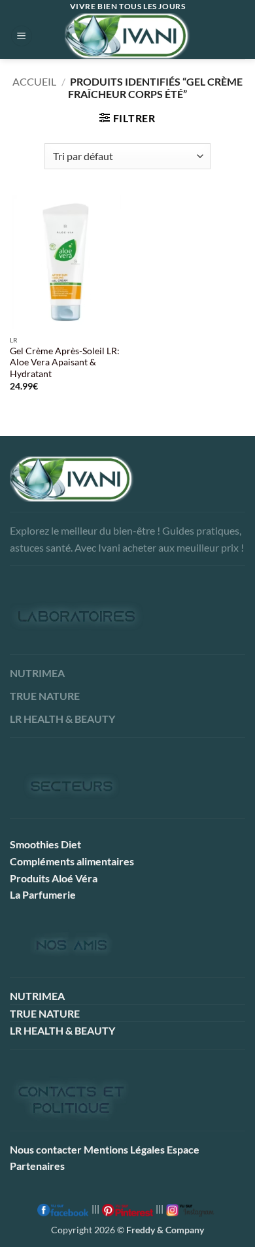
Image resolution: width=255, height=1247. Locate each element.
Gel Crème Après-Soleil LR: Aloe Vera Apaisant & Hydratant (65, 362)
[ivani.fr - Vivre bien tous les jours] (127, 36)
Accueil (34, 81)
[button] (21, 36)
